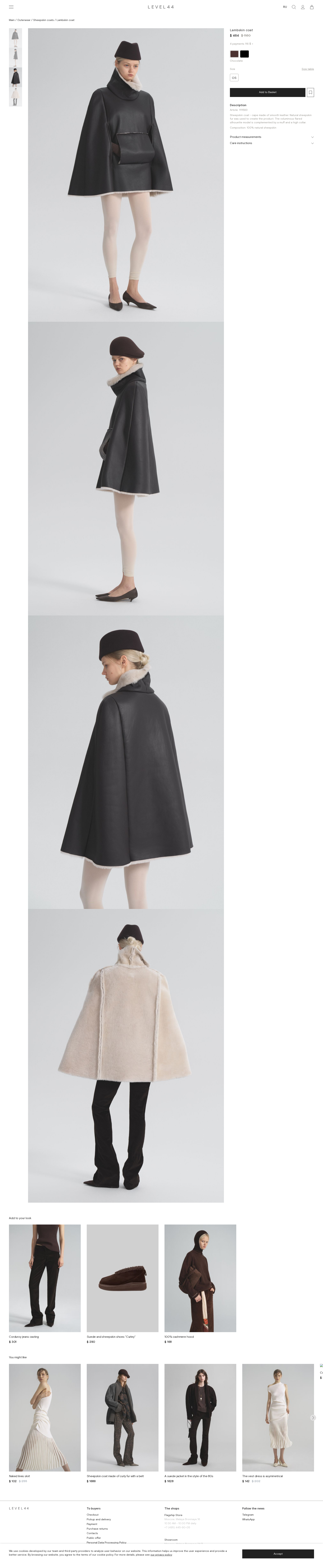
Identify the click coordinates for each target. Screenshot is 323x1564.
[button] (312, 7)
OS (234, 78)
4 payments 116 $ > (241, 44)
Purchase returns (97, 1529)
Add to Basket (267, 92)
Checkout (93, 1515)
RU (285, 7)
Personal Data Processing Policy (106, 1542)
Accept (278, 1554)
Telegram (248, 1515)
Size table (308, 69)
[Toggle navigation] (11, 7)
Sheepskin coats (43, 20)
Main (12, 20)
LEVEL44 (161, 7)
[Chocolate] (234, 54)
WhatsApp (248, 1519)
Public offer (94, 1538)
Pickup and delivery (99, 1519)
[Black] (244, 54)
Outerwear (23, 20)
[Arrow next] (313, 1418)
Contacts (92, 1533)
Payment (92, 1524)
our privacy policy (161, 1555)
